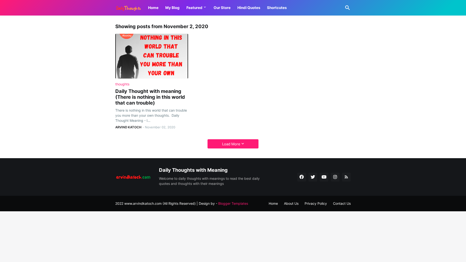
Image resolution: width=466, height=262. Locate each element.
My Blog (172, 7)
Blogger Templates (233, 203)
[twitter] (312, 177)
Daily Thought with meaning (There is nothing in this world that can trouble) (150, 97)
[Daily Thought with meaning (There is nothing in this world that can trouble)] (151, 56)
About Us (291, 203)
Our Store (222, 7)
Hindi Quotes (248, 7)
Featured (194, 7)
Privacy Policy (316, 203)
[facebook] (301, 177)
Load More (231, 144)
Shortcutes (277, 7)
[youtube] (324, 177)
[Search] (346, 8)
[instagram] (335, 177)
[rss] (346, 177)
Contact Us (342, 203)
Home (153, 7)
